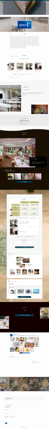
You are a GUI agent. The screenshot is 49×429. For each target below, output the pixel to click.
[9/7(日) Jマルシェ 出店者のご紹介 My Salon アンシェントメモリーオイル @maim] (12, 349)
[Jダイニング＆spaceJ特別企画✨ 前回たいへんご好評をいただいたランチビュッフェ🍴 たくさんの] (22, 339)
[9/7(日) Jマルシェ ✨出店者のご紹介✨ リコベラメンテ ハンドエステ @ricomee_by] (27, 344)
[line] (45, 0)
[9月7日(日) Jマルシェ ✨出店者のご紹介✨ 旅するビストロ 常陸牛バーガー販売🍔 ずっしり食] (32, 344)
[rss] (46, 0)
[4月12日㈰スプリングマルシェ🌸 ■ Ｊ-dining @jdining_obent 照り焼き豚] (32, 339)
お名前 (6, 409)
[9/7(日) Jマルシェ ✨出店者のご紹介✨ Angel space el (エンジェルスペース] (36, 344)
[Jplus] (3, 2)
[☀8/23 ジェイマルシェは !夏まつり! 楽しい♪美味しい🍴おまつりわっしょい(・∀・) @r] (12, 339)
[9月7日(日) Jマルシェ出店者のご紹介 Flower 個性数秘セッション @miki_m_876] (36, 349)
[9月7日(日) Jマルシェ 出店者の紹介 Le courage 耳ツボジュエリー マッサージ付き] (32, 349)
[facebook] (43, 0)
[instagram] (44, 0)
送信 (6, 423)
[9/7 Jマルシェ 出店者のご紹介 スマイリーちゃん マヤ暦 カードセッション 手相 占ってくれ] (17, 349)
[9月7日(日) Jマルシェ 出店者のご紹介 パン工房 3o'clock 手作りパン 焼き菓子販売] (27, 349)
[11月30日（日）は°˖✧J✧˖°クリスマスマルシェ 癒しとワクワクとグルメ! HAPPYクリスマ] (12, 344)
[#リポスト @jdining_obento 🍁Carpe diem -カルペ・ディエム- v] (22, 344)
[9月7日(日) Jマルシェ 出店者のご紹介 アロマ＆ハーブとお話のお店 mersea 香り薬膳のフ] (22, 349)
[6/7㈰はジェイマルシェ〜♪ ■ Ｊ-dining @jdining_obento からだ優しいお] (27, 339)
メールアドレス (7, 413)
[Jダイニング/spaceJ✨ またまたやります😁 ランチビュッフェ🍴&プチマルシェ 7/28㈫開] (17, 339)
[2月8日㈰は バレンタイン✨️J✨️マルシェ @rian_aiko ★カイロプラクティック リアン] (36, 339)
